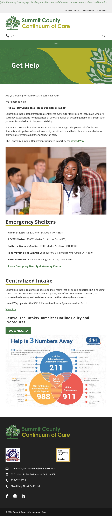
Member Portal (88, 11)
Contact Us (101, 11)
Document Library (71, 11)
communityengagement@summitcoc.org (33, 468)
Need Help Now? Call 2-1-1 (25, 486)
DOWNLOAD (18, 331)
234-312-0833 (18, 480)
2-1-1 (14, 36)
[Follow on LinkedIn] (23, 496)
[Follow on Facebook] (6, 496)
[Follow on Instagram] (15, 496)
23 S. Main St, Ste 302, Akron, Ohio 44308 (33, 474)
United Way (77, 141)
